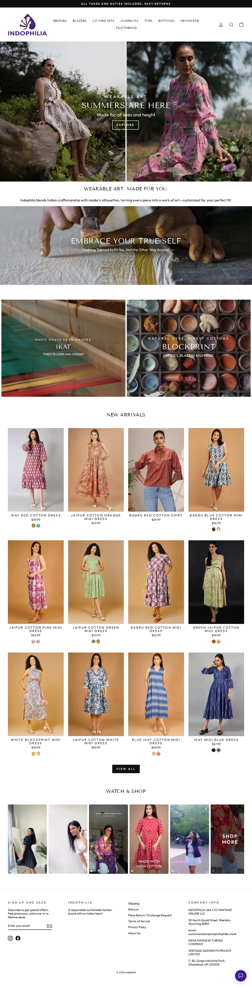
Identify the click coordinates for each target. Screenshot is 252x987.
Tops (148, 21)
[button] (240, 975)
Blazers (80, 21)
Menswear (189, 21)
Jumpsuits (129, 21)
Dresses (60, 21)
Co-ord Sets (103, 21)
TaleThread (126, 28)
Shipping (133, 903)
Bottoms (166, 21)
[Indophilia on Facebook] (18, 938)
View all (126, 769)
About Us (134, 933)
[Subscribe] (49, 926)
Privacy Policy (137, 927)
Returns (133, 909)
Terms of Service (139, 921)
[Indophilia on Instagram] (10, 938)
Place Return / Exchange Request (150, 915)
